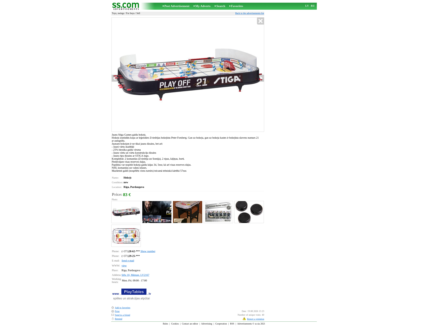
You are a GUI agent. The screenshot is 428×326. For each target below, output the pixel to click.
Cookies (175, 323)
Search (220, 6)
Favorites (237, 6)
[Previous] (115, 78)
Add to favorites (122, 307)
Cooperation (221, 323)
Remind (118, 319)
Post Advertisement (176, 6)
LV (307, 5)
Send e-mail (128, 260)
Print (117, 311)
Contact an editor (190, 323)
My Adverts (202, 6)
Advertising (206, 323)
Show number (147, 251)
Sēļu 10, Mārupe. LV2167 (135, 275)
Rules (165, 323)
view (124, 265)
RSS (232, 323)
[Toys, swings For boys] (125, 212)
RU (313, 5)
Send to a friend (122, 315)
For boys (130, 13)
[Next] (261, 78)
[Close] (260, 21)
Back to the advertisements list (249, 13)
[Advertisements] (126, 6)
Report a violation (255, 319)
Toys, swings (118, 13)
